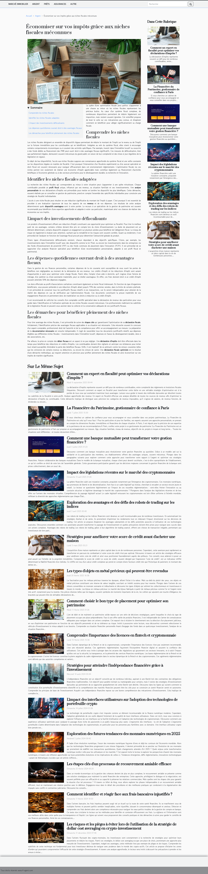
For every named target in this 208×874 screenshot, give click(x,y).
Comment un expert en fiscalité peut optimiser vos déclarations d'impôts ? (163, 50)
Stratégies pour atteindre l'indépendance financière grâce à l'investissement (115, 667)
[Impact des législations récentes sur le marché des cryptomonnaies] (163, 152)
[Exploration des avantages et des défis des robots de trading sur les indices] (163, 191)
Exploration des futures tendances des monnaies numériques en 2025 (123, 734)
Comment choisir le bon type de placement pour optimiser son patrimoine (117, 603)
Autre (73, 4)
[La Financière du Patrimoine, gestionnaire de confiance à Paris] (163, 74)
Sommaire (36, 107)
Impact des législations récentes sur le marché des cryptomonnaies (163, 167)
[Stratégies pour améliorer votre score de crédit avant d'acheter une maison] (163, 230)
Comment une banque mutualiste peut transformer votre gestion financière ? (163, 128)
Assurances (60, 4)
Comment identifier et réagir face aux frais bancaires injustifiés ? (119, 794)
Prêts (47, 4)
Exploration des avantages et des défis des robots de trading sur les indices (164, 206)
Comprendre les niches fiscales (41, 112)
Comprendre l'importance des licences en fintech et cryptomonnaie (121, 635)
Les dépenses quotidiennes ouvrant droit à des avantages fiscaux (55, 128)
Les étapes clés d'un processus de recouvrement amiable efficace (119, 764)
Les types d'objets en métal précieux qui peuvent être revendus (117, 571)
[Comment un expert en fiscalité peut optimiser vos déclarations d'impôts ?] (163, 36)
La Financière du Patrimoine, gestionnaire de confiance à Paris (163, 89)
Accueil (29, 15)
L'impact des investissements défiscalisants (46, 123)
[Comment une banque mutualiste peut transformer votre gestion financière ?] (163, 113)
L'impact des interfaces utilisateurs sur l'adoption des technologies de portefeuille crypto (122, 701)
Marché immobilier (18, 4)
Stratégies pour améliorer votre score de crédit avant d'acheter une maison (163, 245)
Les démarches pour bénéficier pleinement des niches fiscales (54, 133)
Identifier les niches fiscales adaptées (44, 117)
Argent (36, 4)
